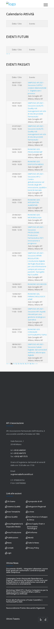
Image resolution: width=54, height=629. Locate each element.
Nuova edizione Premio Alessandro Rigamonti (25, 608)
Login (9, 553)
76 (25, 363)
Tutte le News (33, 542)
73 (18, 363)
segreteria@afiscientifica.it (22, 474)
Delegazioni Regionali (37, 506)
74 (21, 363)
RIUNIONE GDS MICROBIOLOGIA (34, 216)
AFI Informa (32, 532)
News (9, 542)
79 (33, 363)
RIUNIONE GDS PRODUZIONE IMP (35, 150)
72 (16, 363)
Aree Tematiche (13, 511)
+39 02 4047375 (19, 453)
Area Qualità (12, 517)
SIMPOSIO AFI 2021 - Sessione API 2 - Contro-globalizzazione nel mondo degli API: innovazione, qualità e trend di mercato (37, 182)
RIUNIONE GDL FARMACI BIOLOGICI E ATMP (36, 297)
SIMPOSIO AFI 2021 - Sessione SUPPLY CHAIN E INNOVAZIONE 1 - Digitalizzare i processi (37, 88)
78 (30, 363)
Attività (30, 537)
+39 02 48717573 (21, 456)
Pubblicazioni (12, 537)
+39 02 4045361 (19, 450)
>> (36, 363)
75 (23, 363)
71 (14, 363)
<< (7, 54)
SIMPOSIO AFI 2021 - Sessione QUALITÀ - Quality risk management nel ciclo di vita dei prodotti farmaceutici (37, 110)
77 (28, 363)
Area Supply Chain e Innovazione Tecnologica (36, 526)
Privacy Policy (33, 548)
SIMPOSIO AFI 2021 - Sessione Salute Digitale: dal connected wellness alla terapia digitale (37, 349)
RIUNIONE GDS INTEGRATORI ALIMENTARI (34, 202)
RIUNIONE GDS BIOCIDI (37, 284)
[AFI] (25, 4)
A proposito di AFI (35, 501)
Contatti (10, 548)
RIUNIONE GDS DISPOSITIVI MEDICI (36, 163)
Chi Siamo (11, 501)
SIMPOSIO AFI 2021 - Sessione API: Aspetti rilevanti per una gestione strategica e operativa (36, 314)
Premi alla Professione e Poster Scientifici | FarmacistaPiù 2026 (24, 601)
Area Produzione (14, 532)
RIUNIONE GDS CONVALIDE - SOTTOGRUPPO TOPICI (37, 332)
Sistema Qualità (13, 506)
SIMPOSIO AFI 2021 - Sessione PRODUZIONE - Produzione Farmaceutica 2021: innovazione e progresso (36, 235)
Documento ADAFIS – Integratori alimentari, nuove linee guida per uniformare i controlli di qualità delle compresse (27, 570)
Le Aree (31, 511)
